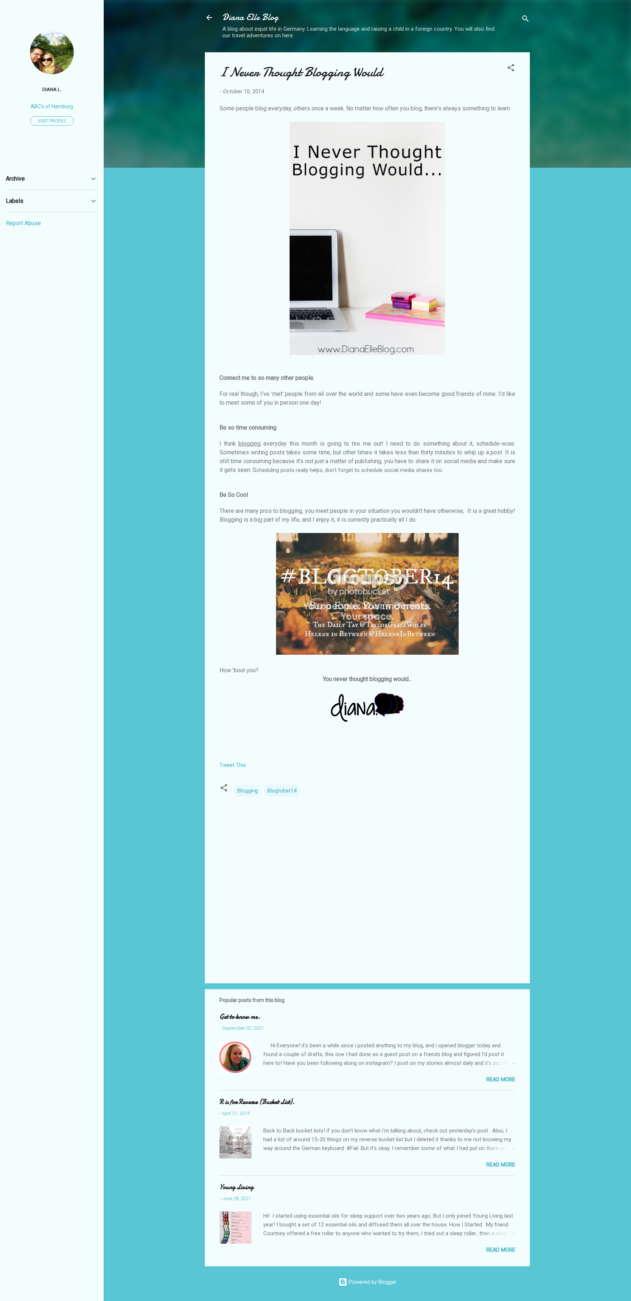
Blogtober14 (282, 790)
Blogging (247, 790)
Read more (500, 1079)
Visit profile (52, 121)
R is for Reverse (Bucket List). (257, 1102)
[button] (510, 69)
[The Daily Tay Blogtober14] (367, 653)
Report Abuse (23, 223)
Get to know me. (239, 1016)
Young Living (236, 1187)
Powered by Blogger (372, 1282)
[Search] (525, 20)
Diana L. (51, 89)
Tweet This (232, 765)
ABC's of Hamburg (52, 106)
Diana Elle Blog (250, 17)
